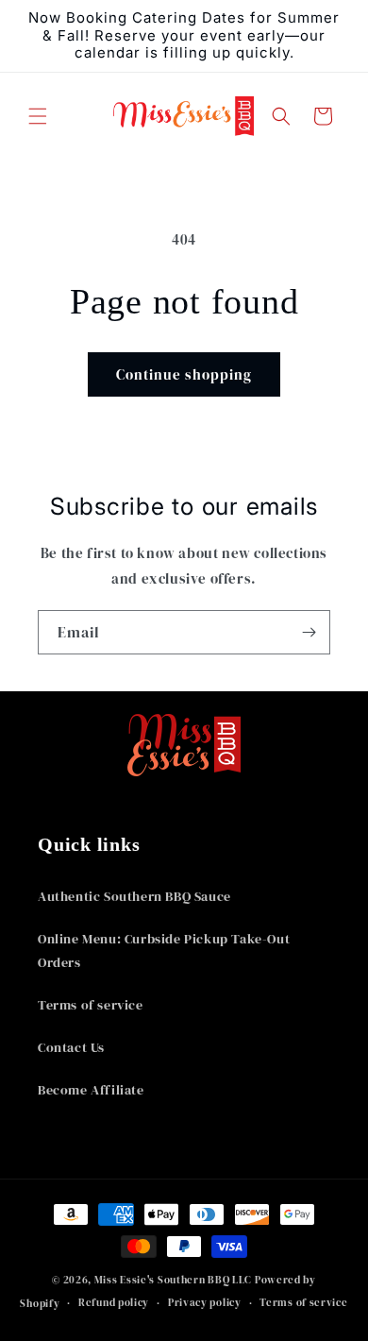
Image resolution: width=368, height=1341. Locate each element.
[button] (38, 116)
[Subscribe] (308, 632)
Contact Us (71, 1047)
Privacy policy (205, 1303)
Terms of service (90, 1004)
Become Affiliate (91, 1089)
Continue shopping (184, 374)
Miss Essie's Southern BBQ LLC (173, 1280)
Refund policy (113, 1303)
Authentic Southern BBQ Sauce (134, 896)
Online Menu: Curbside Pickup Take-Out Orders (164, 950)
